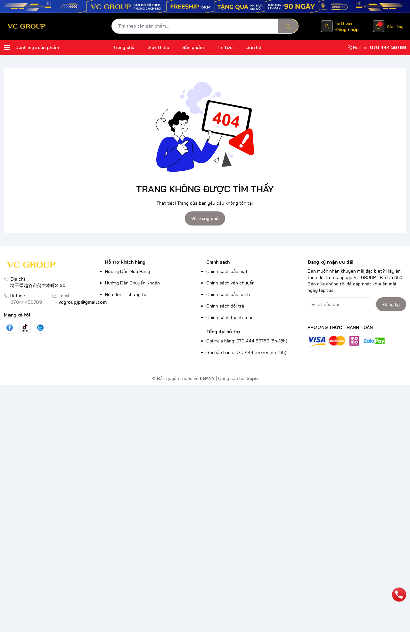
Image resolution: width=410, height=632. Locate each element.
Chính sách (218, 262)
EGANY (207, 378)
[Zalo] (40, 327)
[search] (288, 26)
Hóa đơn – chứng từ (126, 294)
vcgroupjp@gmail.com (83, 302)
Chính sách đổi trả (225, 306)
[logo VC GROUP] (53, 265)
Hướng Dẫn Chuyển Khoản (132, 283)
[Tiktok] (25, 328)
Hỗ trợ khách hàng (125, 262)
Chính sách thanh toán (230, 317)
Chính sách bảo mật (227, 271)
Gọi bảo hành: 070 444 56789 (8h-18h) (246, 352)
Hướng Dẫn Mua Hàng (127, 271)
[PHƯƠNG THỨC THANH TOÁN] (357, 341)
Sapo (252, 378)
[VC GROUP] (27, 26)
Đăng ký (391, 304)
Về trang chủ (205, 218)
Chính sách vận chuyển (230, 283)
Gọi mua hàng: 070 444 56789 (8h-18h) (246, 341)
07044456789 (26, 302)
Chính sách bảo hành (228, 294)
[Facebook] (9, 327)
